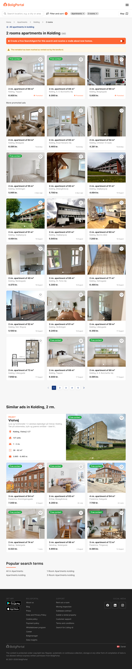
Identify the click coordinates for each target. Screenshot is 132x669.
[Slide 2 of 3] (106, 134)
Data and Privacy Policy (36, 615)
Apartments (22, 22)
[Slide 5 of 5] (28, 83)
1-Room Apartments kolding (60, 571)
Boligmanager (32, 636)
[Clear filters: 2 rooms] (97, 13)
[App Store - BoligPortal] (13, 609)
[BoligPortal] (13, 5)
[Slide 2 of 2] (26, 226)
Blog (28, 606)
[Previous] (48, 388)
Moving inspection (63, 606)
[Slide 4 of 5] (27, 83)
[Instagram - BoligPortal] (122, 605)
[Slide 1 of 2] (24, 226)
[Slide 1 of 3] (105, 134)
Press (28, 611)
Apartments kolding (16, 575)
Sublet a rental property (66, 615)
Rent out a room (62, 602)
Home (8, 22)
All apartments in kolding (22, 27)
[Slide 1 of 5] (22, 83)
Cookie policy (32, 619)
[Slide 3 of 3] (108, 134)
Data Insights (31, 640)
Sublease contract (63, 611)
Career (29, 631)
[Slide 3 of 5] (25, 83)
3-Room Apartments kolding (61, 575)
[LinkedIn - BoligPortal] (115, 605)
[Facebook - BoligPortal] (107, 605)
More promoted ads (16, 102)
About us (30, 602)
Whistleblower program (36, 627)
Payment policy (32, 623)
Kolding (37, 22)
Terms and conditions (65, 623)
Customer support (63, 619)
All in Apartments (14, 571)
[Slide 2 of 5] (24, 83)
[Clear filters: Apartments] (83, 13)
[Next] (84, 388)
